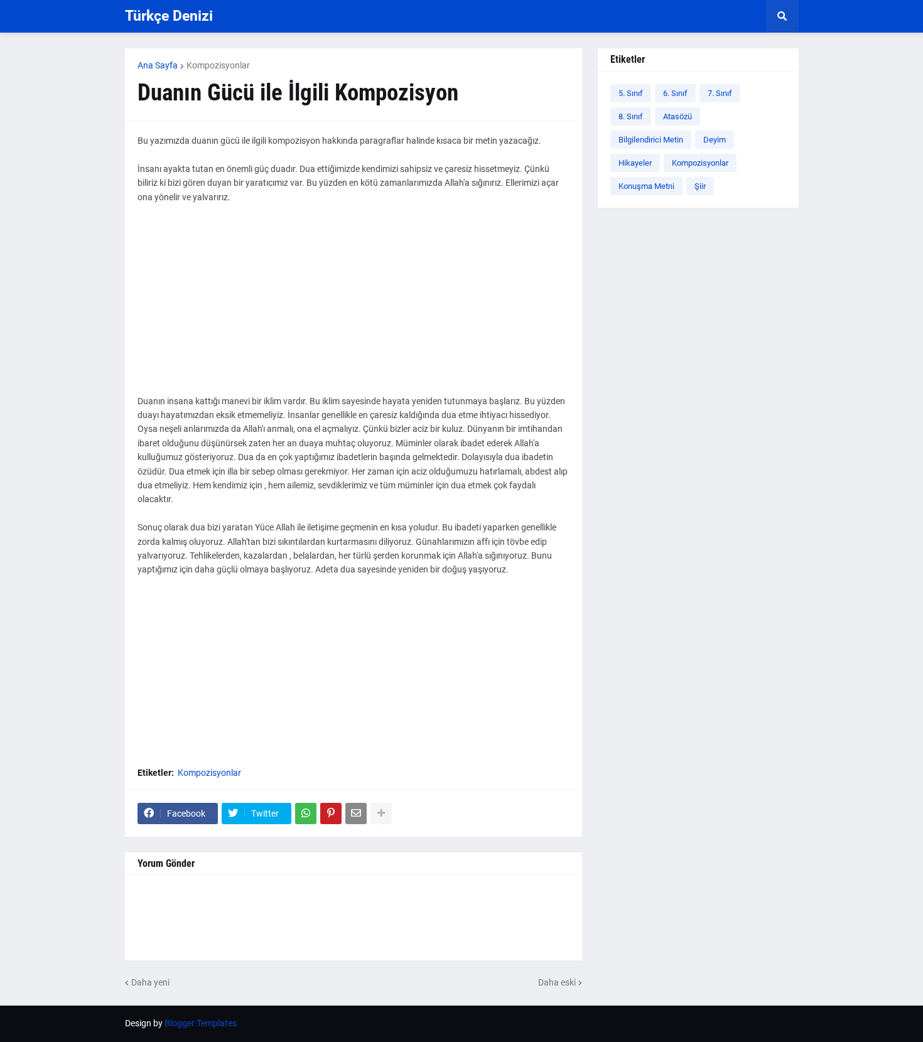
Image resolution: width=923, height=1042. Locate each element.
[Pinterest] (331, 813)
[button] (782, 16)
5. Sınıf (630, 93)
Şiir (700, 186)
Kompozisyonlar (218, 65)
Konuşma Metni (646, 186)
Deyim (714, 139)
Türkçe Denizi (169, 16)
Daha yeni (150, 982)
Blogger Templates (201, 1023)
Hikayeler (635, 163)
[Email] (356, 813)
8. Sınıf (630, 116)
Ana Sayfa (158, 65)
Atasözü (677, 116)
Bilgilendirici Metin (650, 139)
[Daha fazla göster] (381, 813)
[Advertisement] (353, 306)
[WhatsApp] (305, 813)
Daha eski (557, 982)
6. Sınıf (675, 93)
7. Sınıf (720, 93)
